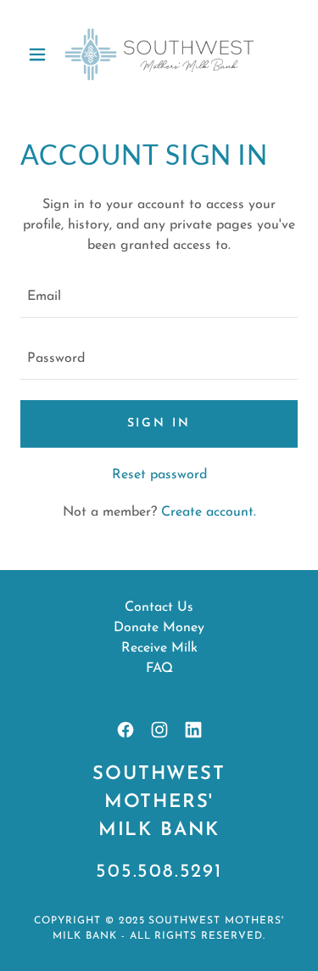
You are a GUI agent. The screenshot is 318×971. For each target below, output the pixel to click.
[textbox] (159, 297)
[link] (159, 54)
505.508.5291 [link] (159, 872)
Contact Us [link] (159, 607)
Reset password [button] (159, 475)
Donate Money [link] (159, 628)
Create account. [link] (208, 512)
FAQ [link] (159, 668)
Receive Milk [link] (159, 648)
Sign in (159, 423)
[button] (41, 54)
